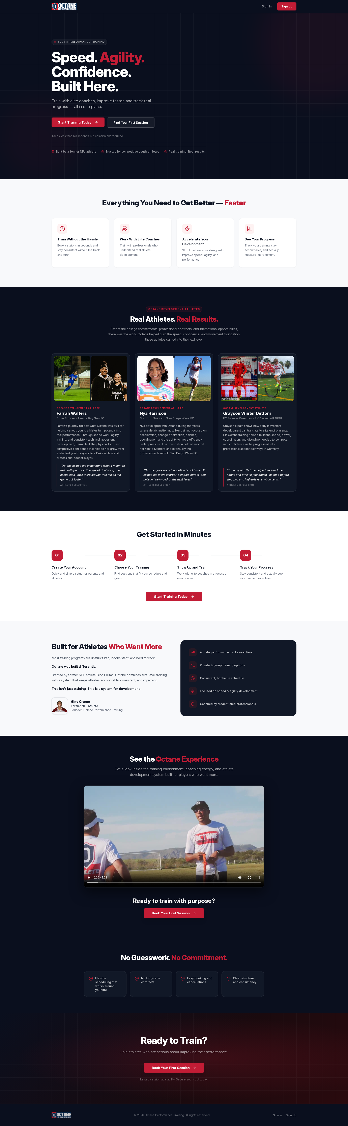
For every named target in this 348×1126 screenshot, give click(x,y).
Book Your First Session (171, 913)
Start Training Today (75, 122)
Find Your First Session (131, 123)
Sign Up (286, 6)
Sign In (267, 6)
